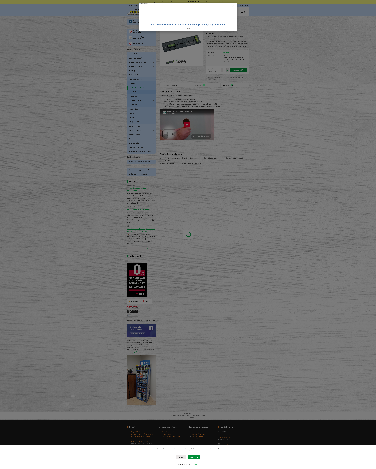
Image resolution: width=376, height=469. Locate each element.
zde (196, 464)
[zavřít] (233, 6)
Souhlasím (194, 457)
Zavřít (188, 28)
